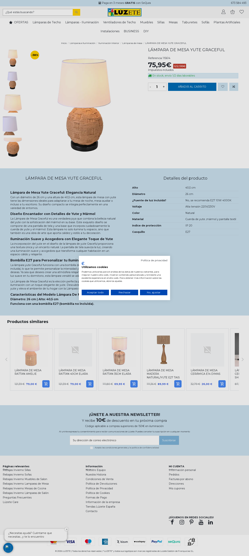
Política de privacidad (154, 260)
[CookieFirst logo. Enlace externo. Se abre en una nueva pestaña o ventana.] (83, 263)
